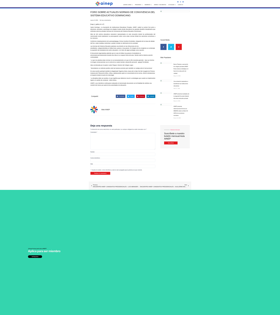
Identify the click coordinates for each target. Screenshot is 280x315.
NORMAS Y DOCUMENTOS (160, 4)
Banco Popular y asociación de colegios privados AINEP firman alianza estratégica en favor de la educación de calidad (181, 69)
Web (91, 164)
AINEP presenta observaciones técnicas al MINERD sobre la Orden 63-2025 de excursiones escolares (181, 111)
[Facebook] (178, 2)
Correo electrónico (95, 158)
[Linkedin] (183, 2)
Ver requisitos (35, 256)
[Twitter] (171, 47)
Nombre (92, 152)
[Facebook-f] (163, 47)
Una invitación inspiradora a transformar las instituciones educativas (181, 84)
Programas (138, 4)
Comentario (93, 132)
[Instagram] (180, 2)
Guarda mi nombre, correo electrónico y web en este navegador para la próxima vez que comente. (117, 170)
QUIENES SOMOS (127, 4)
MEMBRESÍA (147, 4)
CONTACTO (180, 4)
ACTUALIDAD (171, 4)
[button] (120, 96)
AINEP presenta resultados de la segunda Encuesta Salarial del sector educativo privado (181, 96)
